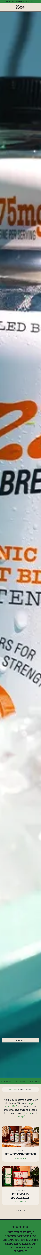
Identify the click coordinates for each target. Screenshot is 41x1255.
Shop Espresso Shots (20, 1040)
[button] (6, 7)
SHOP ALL (20, 1211)
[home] (20, 7)
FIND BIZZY (13, 1089)
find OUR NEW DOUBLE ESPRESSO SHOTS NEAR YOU (20, 1)
